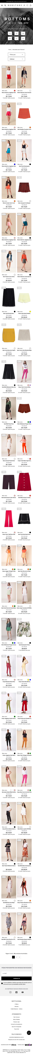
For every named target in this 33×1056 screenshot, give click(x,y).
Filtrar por (12, 54)
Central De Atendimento (16, 1024)
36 (16, 33)
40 (10, 38)
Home (9, 49)
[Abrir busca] (5, 5)
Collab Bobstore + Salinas (16, 1009)
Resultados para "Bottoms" (19, 49)
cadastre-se (16, 978)
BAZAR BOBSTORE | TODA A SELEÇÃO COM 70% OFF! (16, 1)
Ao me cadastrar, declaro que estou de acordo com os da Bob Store (17, 983)
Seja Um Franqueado (16, 1026)
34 (10, 33)
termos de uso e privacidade (10, 984)
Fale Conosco (16, 1017)
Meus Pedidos (16, 1019)
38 (23, 33)
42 (16, 38)
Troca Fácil (16, 1029)
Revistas (16, 1006)
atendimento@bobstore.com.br (16, 1037)
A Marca (16, 1004)
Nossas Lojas (16, 1022)
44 (23, 38)
